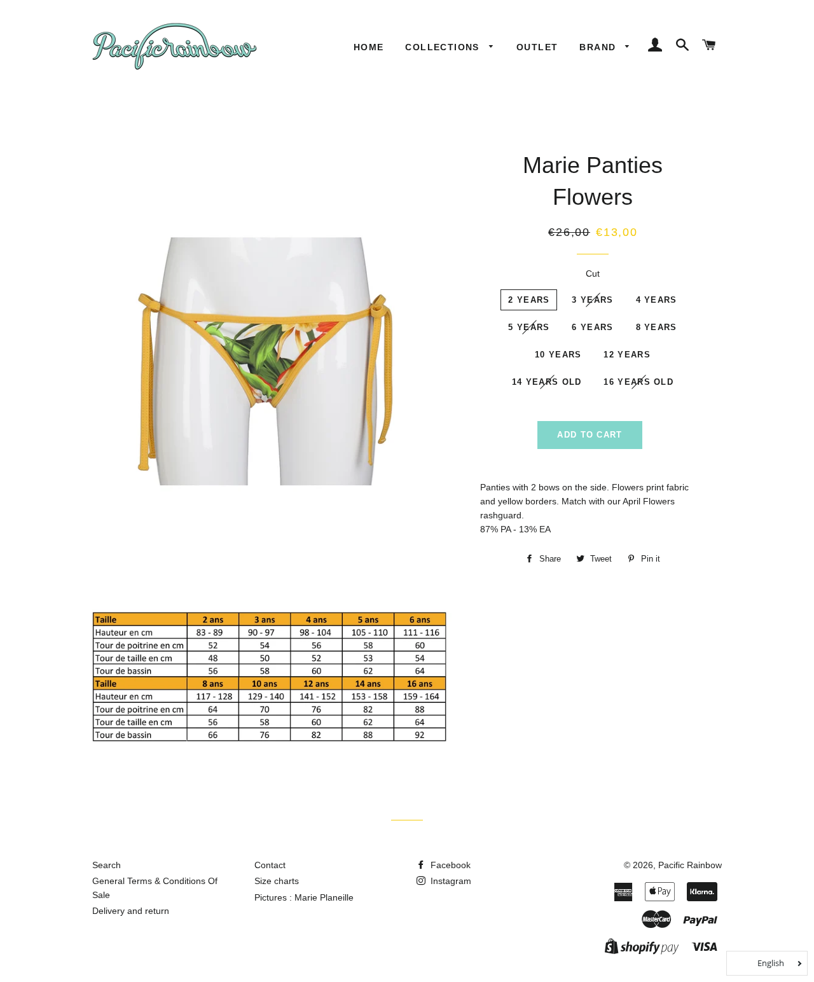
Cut (593, 273)
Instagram (449, 881)
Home (369, 47)
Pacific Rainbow (690, 865)
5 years (528, 327)
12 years (627, 354)
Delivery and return (130, 911)
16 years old (638, 382)
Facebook (449, 865)
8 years (656, 327)
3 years (592, 300)
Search (106, 865)
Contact (270, 865)
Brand (599, 47)
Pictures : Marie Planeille (304, 897)
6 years (592, 327)
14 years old (547, 382)
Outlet (537, 47)
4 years (656, 300)
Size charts (276, 881)
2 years (528, 300)
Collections (444, 47)
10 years (558, 354)
